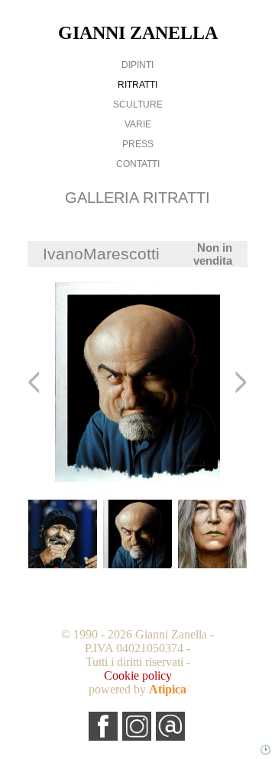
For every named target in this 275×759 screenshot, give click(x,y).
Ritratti (137, 84)
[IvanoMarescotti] (137, 535)
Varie (138, 124)
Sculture (138, 104)
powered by (137, 689)
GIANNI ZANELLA (138, 33)
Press (138, 144)
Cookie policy (138, 675)
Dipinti (137, 64)
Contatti (138, 164)
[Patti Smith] (212, 535)
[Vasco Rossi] (62, 535)
